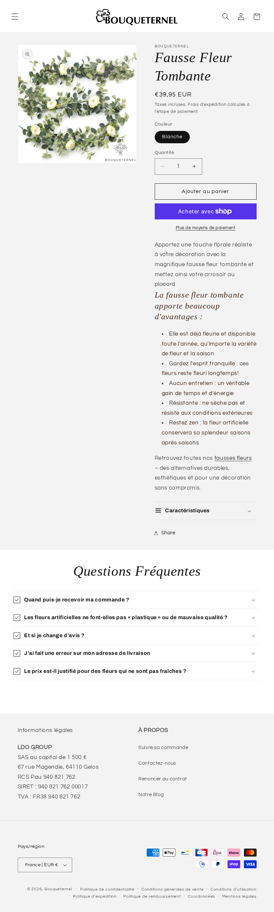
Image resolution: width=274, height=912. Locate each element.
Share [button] (168, 532)
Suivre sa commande (163, 747)
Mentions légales (239, 896)
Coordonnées (201, 896)
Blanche (172, 136)
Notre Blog (151, 794)
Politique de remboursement (152, 896)
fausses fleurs (233, 458)
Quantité (164, 152)
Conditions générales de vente (172, 889)
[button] (14, 16)
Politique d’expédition (95, 896)
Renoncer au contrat (162, 778)
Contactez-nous (157, 763)
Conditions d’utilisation (234, 889)
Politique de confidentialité (107, 889)
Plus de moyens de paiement (206, 228)
